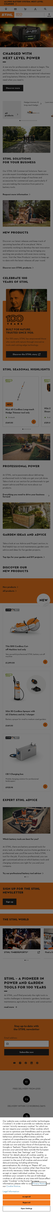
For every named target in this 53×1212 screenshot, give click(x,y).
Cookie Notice (13, 1186)
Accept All (26, 1197)
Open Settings (26, 1208)
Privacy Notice (39, 1183)
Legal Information (11, 1191)
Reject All (26, 1203)
